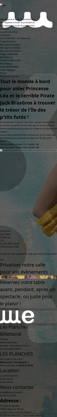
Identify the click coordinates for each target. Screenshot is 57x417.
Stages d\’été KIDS (9, 54)
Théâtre (4, 339)
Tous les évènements (10, 348)
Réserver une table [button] (9, 308)
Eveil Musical (6, 57)
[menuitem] (25, 25)
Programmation (8, 41)
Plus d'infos (6, 277)
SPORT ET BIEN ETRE (10, 60)
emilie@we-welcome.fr (11, 392)
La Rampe (5, 35)
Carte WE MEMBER (9, 66)
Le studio (4, 28)
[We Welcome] (28, 9)
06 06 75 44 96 (8, 395)
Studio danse (6, 378)
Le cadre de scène (9, 31)
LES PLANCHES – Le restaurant (15, 38)
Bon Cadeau (6, 63)
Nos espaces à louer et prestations (17, 19)
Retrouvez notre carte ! (11, 359)
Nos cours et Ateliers (10, 44)
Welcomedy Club (8, 342)
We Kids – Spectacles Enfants (14, 345)
